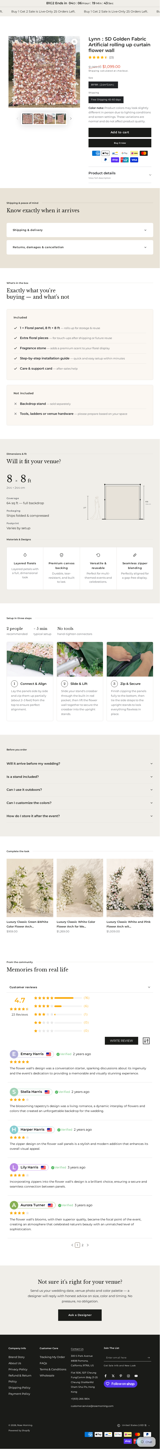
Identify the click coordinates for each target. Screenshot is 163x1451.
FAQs (43, 1363)
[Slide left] (17, 118)
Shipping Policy (19, 1387)
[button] (72, 1245)
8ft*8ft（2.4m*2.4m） (103, 85)
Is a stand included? (23, 777)
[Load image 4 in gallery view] (61, 119)
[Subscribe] (149, 1357)
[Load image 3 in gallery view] (50, 119)
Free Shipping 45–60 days (106, 100)
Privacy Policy (17, 1369)
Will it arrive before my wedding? (33, 763)
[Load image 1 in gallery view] (27, 119)
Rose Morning (24, 1425)
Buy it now (120, 143)
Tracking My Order (52, 1357)
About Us (14, 1363)
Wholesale (47, 1375)
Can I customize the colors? (29, 803)
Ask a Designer (79, 1315)
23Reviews (20, 1014)
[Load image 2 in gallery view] (39, 119)
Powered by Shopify (19, 1430)
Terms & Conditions (53, 1369)
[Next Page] (87, 1245)
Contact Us (77, 1348)
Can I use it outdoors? (24, 790)
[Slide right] (70, 118)
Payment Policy (19, 1393)
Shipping (94, 71)
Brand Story (16, 1357)
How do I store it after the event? (33, 816)
